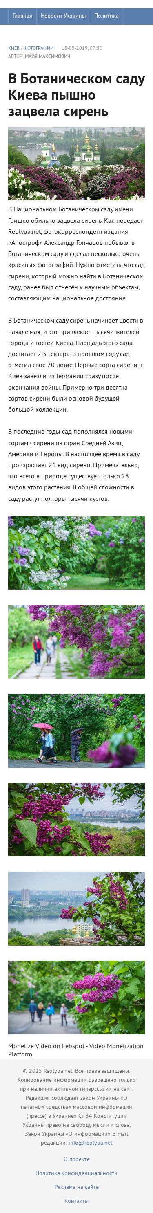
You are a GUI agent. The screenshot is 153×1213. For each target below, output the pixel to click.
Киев (14, 49)
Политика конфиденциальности (76, 1173)
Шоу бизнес (27, 32)
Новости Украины (63, 16)
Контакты (76, 1201)
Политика (106, 16)
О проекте (77, 1159)
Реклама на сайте (77, 1187)
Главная (22, 16)
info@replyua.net (91, 1143)
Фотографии (38, 49)
